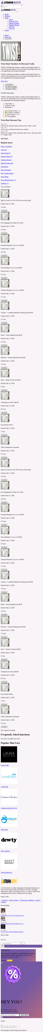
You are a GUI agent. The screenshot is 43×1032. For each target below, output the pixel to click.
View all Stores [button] (5, 187)
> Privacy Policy (13, 900)
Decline (4, 960)
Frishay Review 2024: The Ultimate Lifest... (12, 915)
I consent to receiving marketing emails (12, 1017)
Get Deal (4, 210)
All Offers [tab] (9, 85)
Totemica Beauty (6, 160)
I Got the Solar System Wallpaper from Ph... (12, 931)
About (7, 30)
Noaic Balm (4, 177)
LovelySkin (4, 787)
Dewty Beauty (5, 851)
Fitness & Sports (14, 23)
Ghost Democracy (6, 872)
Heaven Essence (6, 170)
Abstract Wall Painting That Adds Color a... (12, 923)
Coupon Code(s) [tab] (11, 89)
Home (7, 14)
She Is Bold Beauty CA (8, 180)
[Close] (17, 11)
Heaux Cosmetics (6, 146)
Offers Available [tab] (11, 87)
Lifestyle (11, 27)
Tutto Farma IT (5, 153)
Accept (10, 960)
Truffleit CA (5, 183)
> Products (4, 900)
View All (11, 28)
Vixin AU (4, 150)
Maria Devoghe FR (7, 163)
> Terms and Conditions (26, 900)
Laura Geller (5, 765)
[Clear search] (20, 1027)
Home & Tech (13, 21)
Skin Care (8, 37)
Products (7, 16)
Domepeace (4, 166)
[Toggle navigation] (22, 4)
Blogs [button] (6, 18)
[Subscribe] (23, 943)
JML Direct (4, 829)
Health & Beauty (14, 25)
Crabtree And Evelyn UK (9, 808)
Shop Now (4, 81)
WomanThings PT (6, 156)
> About (37, 900)
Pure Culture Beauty (7, 173)
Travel (11, 19)
